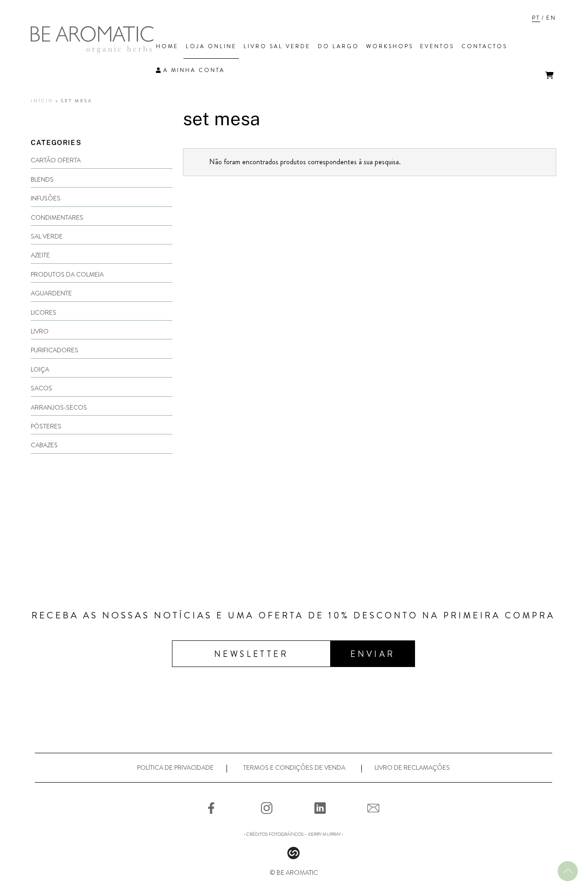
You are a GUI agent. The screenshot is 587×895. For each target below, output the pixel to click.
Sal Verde (47, 236)
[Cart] (549, 75)
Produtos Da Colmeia (67, 274)
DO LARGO (338, 46)
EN (551, 18)
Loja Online (211, 46)
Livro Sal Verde (277, 46)
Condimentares (57, 217)
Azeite (40, 255)
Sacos (41, 388)
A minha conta (194, 70)
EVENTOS (437, 46)
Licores (43, 312)
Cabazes (44, 445)
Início (42, 101)
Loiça (40, 369)
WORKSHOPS (389, 46)
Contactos (484, 46)
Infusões (46, 198)
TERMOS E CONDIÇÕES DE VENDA (294, 767)
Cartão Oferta (56, 160)
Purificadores (54, 350)
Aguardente (51, 293)
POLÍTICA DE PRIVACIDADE (175, 767)
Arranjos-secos (59, 407)
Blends (42, 179)
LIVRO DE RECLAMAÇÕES (412, 767)
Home (167, 46)
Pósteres (46, 426)
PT (536, 18)
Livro (40, 331)
